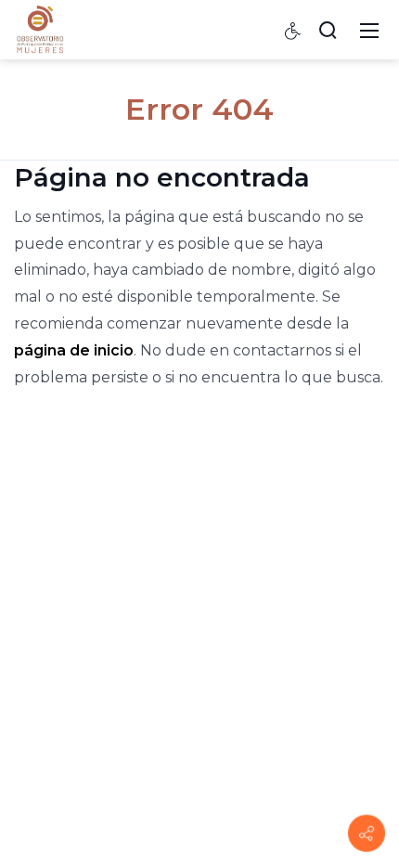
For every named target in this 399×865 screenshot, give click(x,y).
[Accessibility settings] (293, 29)
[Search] (327, 29)
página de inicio (74, 350)
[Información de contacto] (366, 833)
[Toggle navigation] (369, 29)
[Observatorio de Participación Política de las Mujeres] (40, 29)
